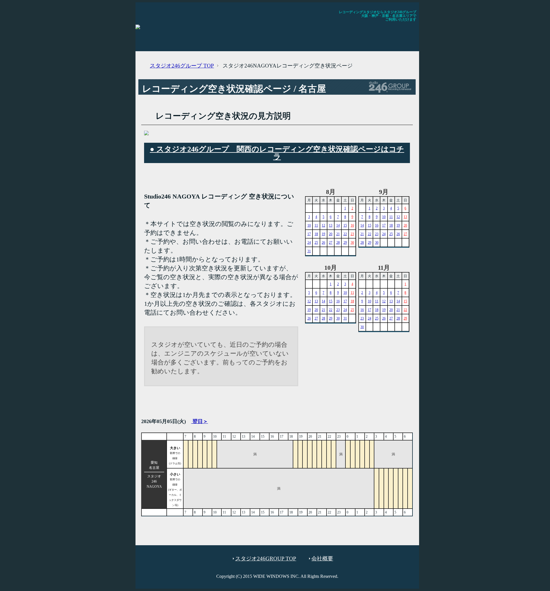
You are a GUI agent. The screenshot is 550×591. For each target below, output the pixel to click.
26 (323, 243)
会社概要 (322, 559)
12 (323, 225)
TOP (182, 66)
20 (330, 234)
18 (316, 234)
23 (352, 234)
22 (345, 234)
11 (316, 225)
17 (309, 234)
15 (345, 225)
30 (352, 243)
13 (330, 225)
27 (330, 243)
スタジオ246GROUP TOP (265, 559)
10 (309, 225)
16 (352, 225)
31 (309, 251)
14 (338, 225)
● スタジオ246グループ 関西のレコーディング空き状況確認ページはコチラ (277, 153)
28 (338, 243)
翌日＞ (199, 421)
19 (323, 234)
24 (309, 243)
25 (316, 243)
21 (338, 234)
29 (345, 243)
